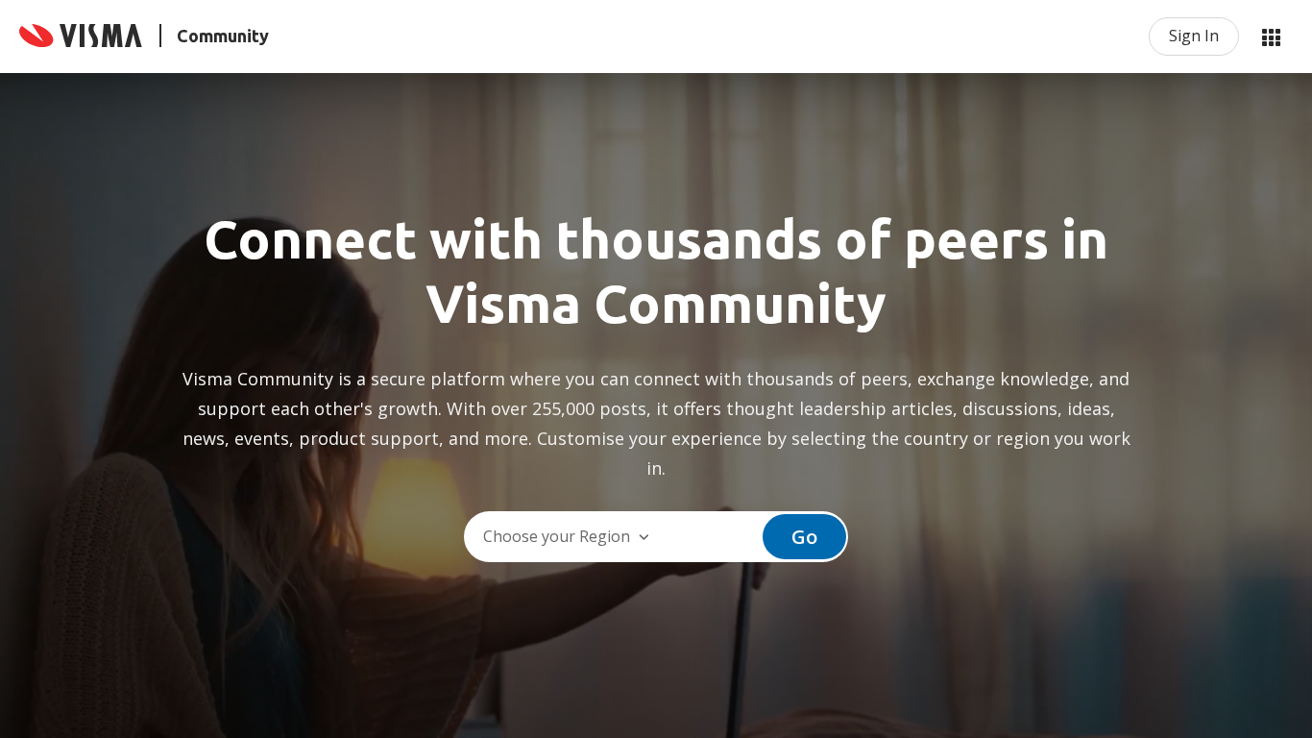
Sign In (1194, 35)
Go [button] (804, 537)
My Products (1271, 36)
